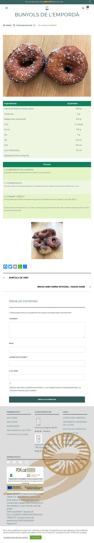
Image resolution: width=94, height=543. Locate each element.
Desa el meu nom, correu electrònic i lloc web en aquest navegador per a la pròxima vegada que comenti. (45, 389)
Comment (13, 319)
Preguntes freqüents (74, 444)
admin (8, 25)
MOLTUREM (12, 418)
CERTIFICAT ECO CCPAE (17, 434)
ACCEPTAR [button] (35, 537)
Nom (11, 343)
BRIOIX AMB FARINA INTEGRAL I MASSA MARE (61, 287)
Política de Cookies (73, 440)
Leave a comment (49, 25)
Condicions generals (74, 418)
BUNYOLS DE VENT (19, 278)
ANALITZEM (12, 422)
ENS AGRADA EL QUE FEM (19, 430)
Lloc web (13, 371)
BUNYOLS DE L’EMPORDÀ (47, 15)
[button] (6, 8)
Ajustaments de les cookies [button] (16, 537)
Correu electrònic (18, 357)
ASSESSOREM (13, 426)
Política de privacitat (74, 429)
